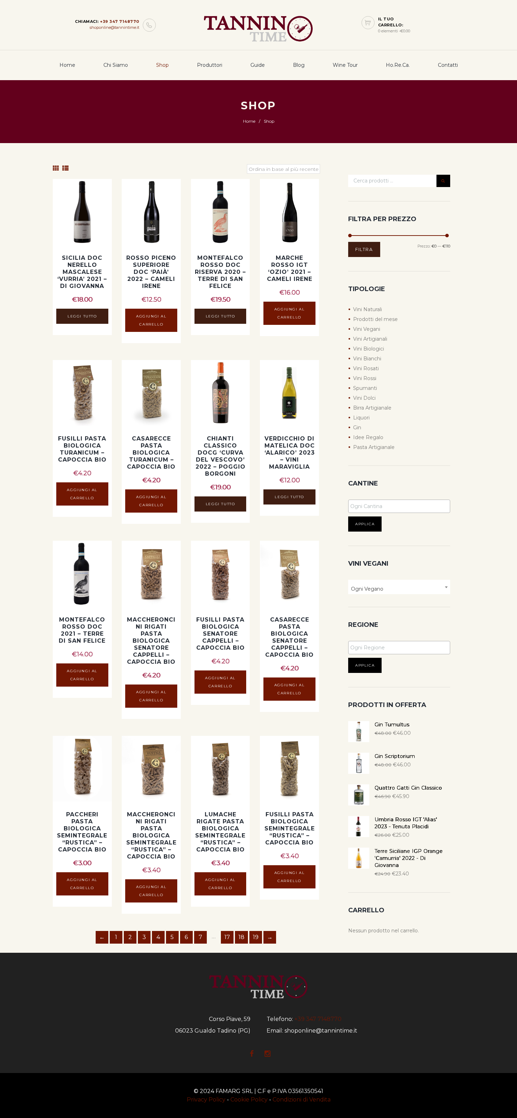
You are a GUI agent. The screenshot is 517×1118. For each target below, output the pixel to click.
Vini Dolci (364, 398)
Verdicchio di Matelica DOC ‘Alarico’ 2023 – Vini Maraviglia (289, 452)
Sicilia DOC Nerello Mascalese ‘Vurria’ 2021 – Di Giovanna (82, 272)
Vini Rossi (364, 378)
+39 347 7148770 (119, 21)
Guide (257, 65)
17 (227, 937)
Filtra (364, 249)
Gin (357, 427)
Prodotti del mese (375, 319)
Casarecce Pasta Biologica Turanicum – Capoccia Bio (151, 452)
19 (255, 937)
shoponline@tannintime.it (114, 27)
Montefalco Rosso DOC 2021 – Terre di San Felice (82, 630)
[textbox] (401, 506)
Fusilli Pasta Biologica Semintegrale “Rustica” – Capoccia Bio (289, 828)
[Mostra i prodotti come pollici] (56, 168)
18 (241, 937)
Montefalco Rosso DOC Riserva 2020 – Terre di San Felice (220, 272)
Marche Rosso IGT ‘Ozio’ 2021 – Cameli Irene (289, 268)
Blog (299, 65)
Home (67, 65)
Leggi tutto (82, 316)
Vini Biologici (368, 349)
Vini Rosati (366, 368)
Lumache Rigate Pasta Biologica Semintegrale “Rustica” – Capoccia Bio (220, 832)
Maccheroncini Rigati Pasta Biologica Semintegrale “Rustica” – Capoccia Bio (151, 835)
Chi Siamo (115, 65)
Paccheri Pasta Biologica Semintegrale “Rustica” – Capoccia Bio (82, 832)
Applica (365, 524)
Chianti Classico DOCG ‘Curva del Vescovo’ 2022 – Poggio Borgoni (220, 456)
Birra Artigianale (372, 408)
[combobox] (399, 587)
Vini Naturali (367, 309)
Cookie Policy (249, 1099)
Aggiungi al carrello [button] (151, 320)
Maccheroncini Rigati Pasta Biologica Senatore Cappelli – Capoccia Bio (151, 640)
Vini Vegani (366, 329)
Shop (162, 65)
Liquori (361, 418)
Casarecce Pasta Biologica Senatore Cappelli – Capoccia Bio (289, 637)
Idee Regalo (368, 437)
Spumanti (365, 388)
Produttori (209, 65)
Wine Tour (345, 65)
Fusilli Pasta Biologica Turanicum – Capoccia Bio (82, 449)
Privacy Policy (206, 1099)
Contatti (448, 65)
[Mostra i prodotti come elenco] (65, 168)
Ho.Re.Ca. (398, 65)
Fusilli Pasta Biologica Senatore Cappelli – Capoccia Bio (220, 633)
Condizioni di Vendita (302, 1099)
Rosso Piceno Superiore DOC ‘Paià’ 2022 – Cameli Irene (151, 272)
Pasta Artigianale (374, 447)
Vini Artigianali (370, 339)
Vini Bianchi (367, 358)
